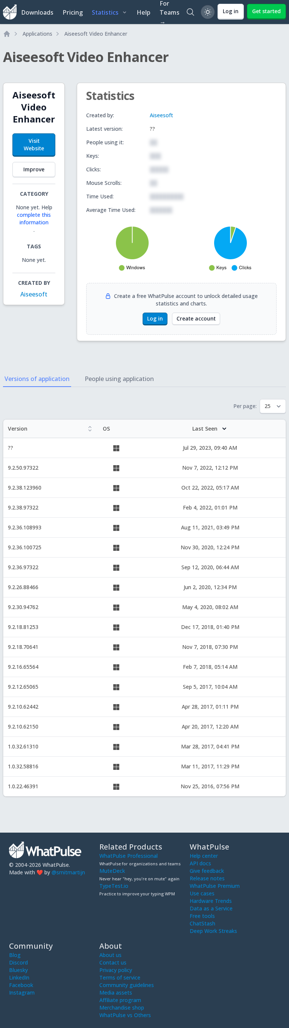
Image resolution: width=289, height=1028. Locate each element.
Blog (15, 954)
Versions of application (37, 379)
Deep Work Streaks (213, 930)
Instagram (22, 992)
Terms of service (119, 977)
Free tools (202, 915)
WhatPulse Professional (128, 855)
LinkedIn (19, 977)
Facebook (21, 985)
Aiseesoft (33, 294)
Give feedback (207, 870)
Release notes (207, 878)
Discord (18, 962)
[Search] (190, 12)
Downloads (37, 12)
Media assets (115, 992)
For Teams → (169, 12)
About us (110, 954)
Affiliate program (120, 1000)
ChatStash (202, 923)
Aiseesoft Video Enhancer (95, 33)
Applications (37, 33)
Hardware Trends (211, 900)
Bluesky (18, 970)
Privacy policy (115, 970)
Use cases (202, 893)
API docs (200, 863)
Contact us (112, 962)
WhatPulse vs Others (125, 1015)
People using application (119, 379)
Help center (204, 855)
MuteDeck (112, 870)
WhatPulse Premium (215, 885)
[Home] (7, 34)
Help (144, 12)
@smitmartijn (68, 872)
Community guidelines (126, 985)
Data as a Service (211, 908)
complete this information (34, 218)
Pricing (72, 12)
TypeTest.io (113, 885)
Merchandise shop (121, 1007)
